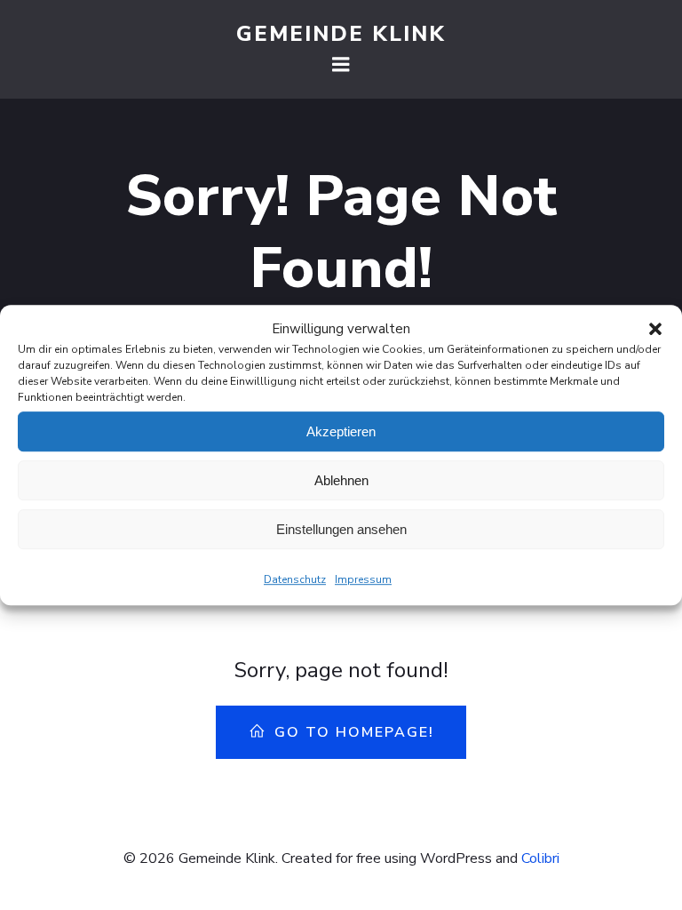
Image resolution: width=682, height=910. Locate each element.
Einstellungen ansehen (341, 529)
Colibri (540, 858)
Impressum (363, 579)
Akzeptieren (341, 431)
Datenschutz (295, 579)
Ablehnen (341, 480)
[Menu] (341, 65)
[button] (655, 329)
